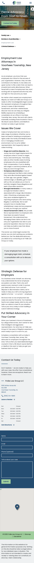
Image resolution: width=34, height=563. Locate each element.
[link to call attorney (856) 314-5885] (3, 3)
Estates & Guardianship (10, 39)
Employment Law (7, 43)
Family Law (5, 35)
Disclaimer (17, 536)
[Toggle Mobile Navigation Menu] (30, 3)
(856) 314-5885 (9, 396)
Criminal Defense (7, 46)
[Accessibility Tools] (32, 9)
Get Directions (6, 425)
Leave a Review (6, 399)
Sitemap (28, 534)
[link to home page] (17, 3)
